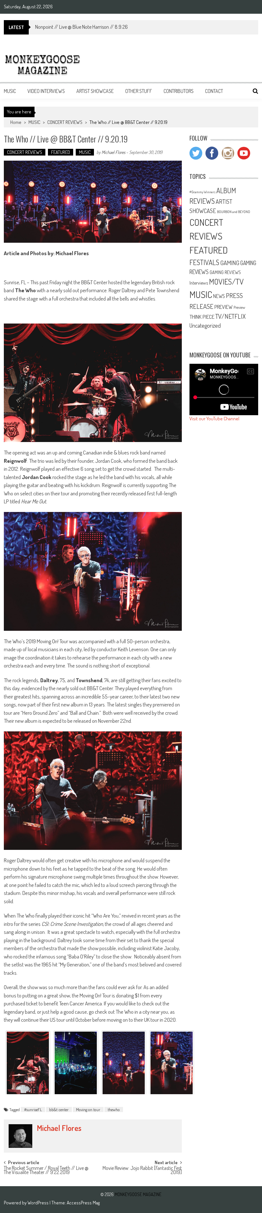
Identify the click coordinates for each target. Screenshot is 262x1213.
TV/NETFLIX (230, 316)
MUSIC (10, 91)
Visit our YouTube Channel (214, 419)
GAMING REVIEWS (225, 272)
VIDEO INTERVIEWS (46, 91)
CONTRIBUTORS (179, 91)
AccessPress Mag (83, 1203)
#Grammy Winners (202, 192)
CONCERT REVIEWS (64, 122)
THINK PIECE (201, 316)
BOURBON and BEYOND (233, 212)
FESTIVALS (204, 262)
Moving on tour (88, 1109)
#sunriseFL (33, 1109)
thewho (114, 1109)
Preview (239, 307)
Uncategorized (205, 325)
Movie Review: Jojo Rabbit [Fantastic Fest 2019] (142, 1170)
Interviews (198, 283)
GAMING (229, 263)
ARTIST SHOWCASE (95, 91)
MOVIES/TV (226, 281)
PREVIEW (223, 306)
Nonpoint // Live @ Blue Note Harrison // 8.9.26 (81, 27)
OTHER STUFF (138, 91)
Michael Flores (113, 152)
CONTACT (214, 91)
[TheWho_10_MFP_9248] (124, 1063)
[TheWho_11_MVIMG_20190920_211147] (76, 1063)
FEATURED (60, 152)
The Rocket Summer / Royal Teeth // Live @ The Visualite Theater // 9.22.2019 (46, 1170)
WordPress (38, 1203)
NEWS (219, 296)
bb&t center (59, 1109)
